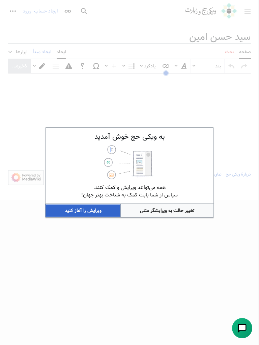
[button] (167, 210)
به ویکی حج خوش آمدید (129, 137)
